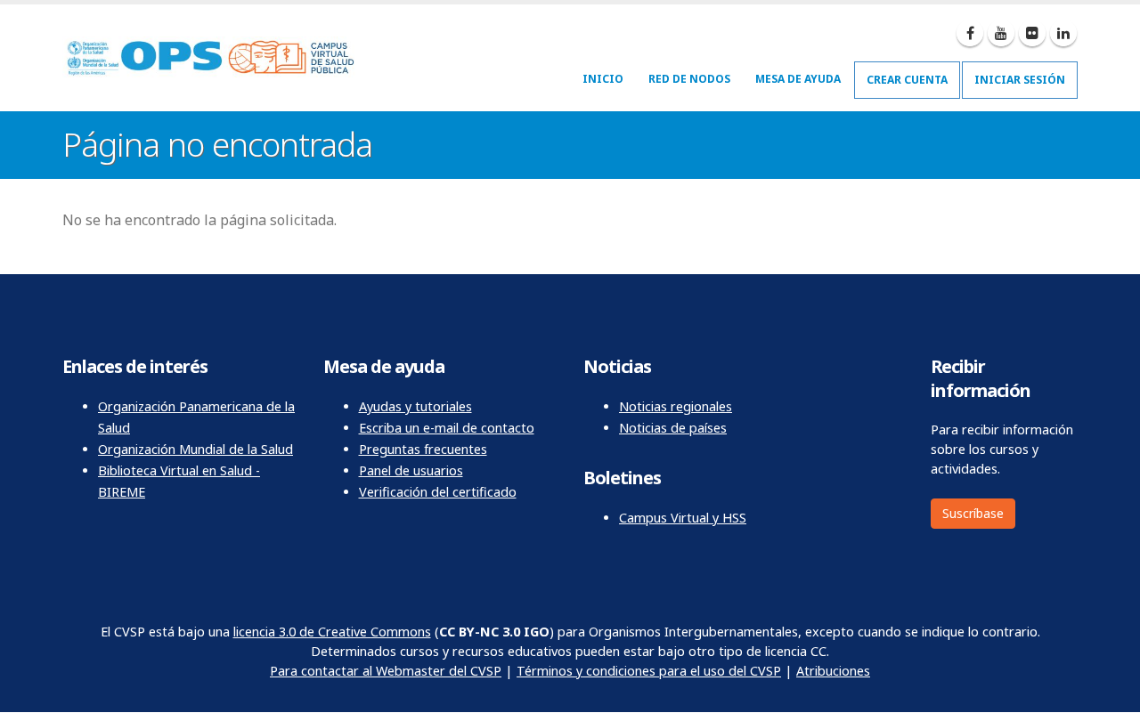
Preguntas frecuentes (423, 449)
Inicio (602, 78)
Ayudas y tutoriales (415, 406)
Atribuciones (833, 670)
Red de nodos (689, 78)
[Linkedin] (1063, 33)
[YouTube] (1001, 33)
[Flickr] (1032, 33)
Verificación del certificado (438, 491)
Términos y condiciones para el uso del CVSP (649, 670)
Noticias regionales (675, 406)
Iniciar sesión (1019, 79)
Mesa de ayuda (798, 78)
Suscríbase (973, 513)
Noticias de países (673, 427)
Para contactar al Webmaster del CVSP (385, 670)
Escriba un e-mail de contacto (446, 427)
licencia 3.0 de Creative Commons (332, 631)
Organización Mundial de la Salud (195, 449)
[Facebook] (970, 33)
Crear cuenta (907, 79)
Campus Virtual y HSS (682, 517)
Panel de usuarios (411, 470)
